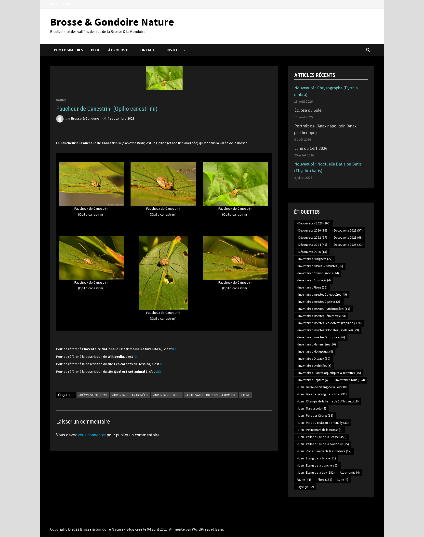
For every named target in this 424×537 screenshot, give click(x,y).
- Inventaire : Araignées (130, 395)
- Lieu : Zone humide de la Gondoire (324, 451)
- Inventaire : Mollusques (315, 351)
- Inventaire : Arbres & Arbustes (320, 266)
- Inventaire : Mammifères (316, 344)
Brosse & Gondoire (85, 118)
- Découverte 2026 (312, 252)
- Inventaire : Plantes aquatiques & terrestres (329, 373)
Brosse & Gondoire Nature (112, 21)
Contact (146, 49)
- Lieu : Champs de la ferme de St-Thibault (328, 401)
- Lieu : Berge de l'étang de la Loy (322, 387)
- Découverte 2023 (93, 395)
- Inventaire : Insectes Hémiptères (321, 316)
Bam (219, 529)
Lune (342, 480)
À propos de (119, 49)
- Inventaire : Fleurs (312, 287)
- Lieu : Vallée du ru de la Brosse (211, 395)
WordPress (201, 529)
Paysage (305, 487)
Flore (325, 480)
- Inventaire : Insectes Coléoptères (322, 294)
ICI (174, 349)
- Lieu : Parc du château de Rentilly (323, 423)
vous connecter (92, 435)
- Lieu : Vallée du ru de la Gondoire (323, 444)
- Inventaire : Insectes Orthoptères (321, 337)
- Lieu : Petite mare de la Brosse (320, 430)
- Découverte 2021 (347, 230)
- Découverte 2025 (347, 245)
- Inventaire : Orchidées (314, 366)
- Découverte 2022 (312, 237)
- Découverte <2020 (314, 223)
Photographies (68, 49)
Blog (95, 49)
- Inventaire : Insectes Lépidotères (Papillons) (329, 323)
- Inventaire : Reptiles (313, 380)
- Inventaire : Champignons (318, 273)
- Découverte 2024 (312, 245)
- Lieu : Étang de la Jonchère (318, 465)
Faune (61, 100)
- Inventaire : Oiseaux (313, 359)
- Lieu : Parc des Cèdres (315, 415)
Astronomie (350, 472)
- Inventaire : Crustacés (314, 280)
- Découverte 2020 (312, 230)
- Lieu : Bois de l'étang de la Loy (322, 394)
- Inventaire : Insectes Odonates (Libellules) (328, 330)
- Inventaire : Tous (167, 395)
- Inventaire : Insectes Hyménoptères (323, 309)
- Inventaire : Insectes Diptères (319, 302)
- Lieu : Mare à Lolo (311, 408)
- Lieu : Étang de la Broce (316, 458)
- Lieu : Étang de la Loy (316, 472)
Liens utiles (173, 49)
